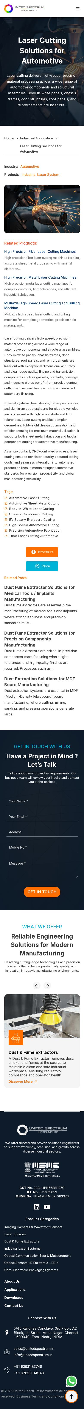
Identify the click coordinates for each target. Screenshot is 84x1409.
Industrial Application (36, 138)
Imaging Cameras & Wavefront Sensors (33, 1227)
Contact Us (13, 1305)
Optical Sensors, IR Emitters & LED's (31, 1263)
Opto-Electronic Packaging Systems (31, 1270)
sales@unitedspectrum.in (34, 1348)
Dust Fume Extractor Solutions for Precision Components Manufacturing (39, 639)
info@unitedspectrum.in (33, 1355)
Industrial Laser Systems (34, 1052)
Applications (15, 1289)
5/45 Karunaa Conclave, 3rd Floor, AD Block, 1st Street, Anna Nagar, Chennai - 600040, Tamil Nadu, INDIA (46, 1332)
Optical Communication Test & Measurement (37, 1256)
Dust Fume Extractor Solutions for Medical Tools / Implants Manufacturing (39, 593)
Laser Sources (15, 1234)
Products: (12, 174)
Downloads (13, 1297)
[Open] (77, 9)
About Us (12, 1281)
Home (9, 138)
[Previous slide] (36, 985)
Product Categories (42, 1219)
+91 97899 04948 (29, 1373)
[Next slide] (47, 985)
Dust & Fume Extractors (21, 1241)
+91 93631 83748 (28, 1366)
